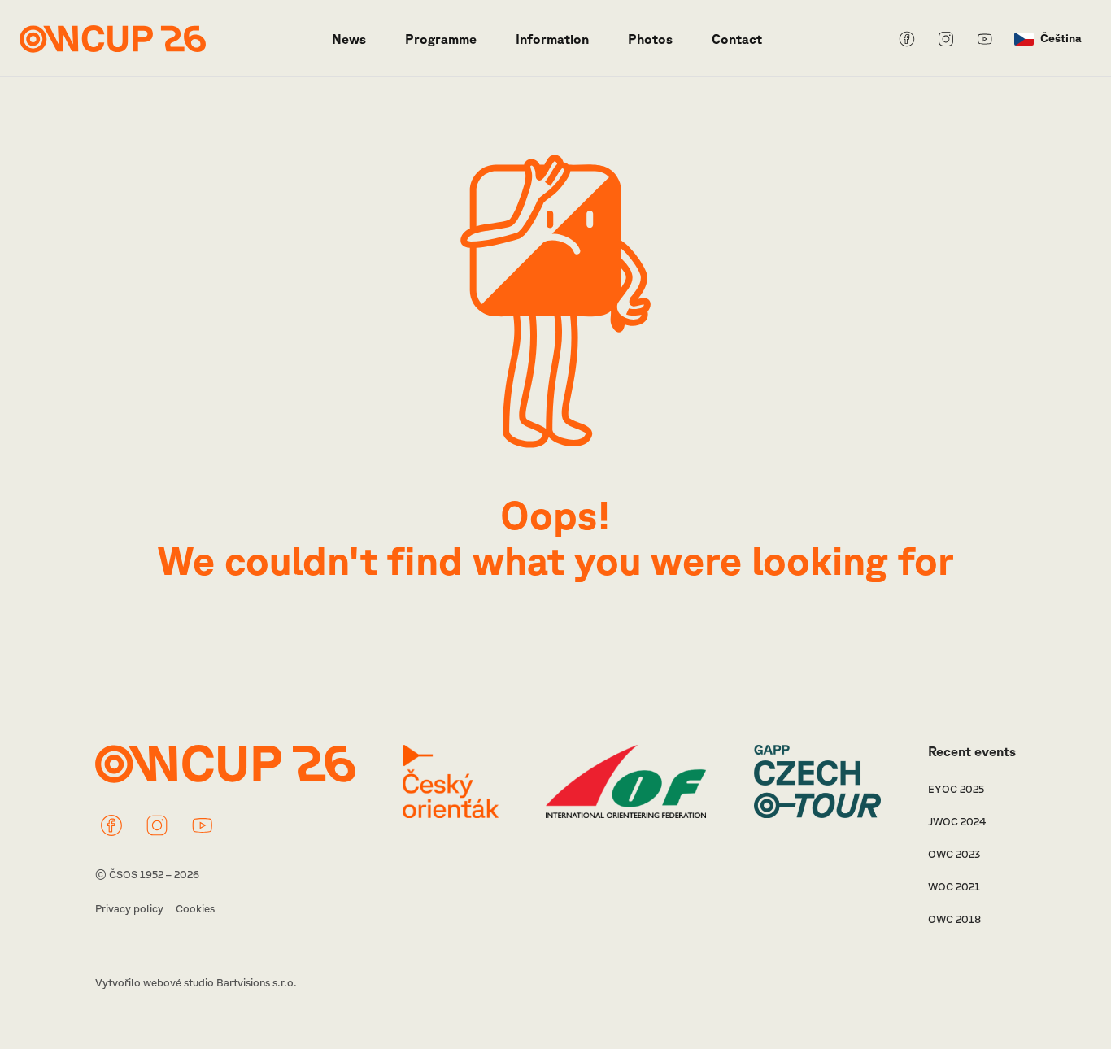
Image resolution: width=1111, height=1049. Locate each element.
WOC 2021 (954, 887)
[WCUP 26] (113, 39)
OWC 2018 (954, 919)
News (349, 39)
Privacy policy (129, 909)
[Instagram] (945, 39)
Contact (737, 39)
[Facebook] (906, 39)
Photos (650, 39)
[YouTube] (984, 39)
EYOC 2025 (956, 789)
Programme (441, 39)
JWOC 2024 (957, 822)
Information (552, 39)
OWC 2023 (954, 854)
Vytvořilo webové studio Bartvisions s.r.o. (196, 983)
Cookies (195, 909)
